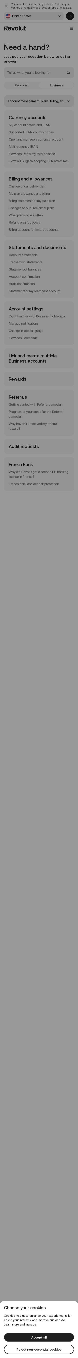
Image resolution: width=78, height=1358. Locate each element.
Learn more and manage (20, 1324)
